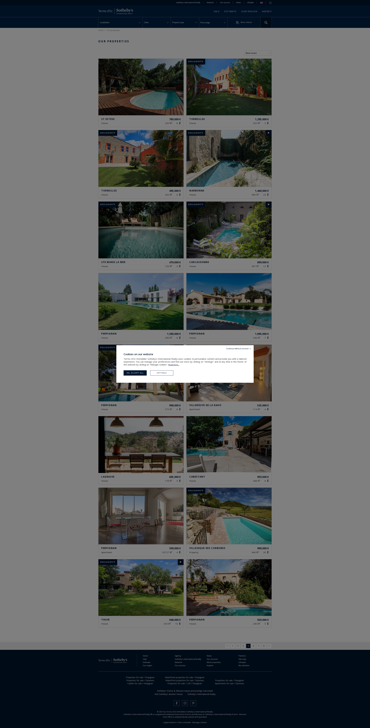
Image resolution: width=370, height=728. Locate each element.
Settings (162, 373)
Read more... (173, 364)
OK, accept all (135, 373)
